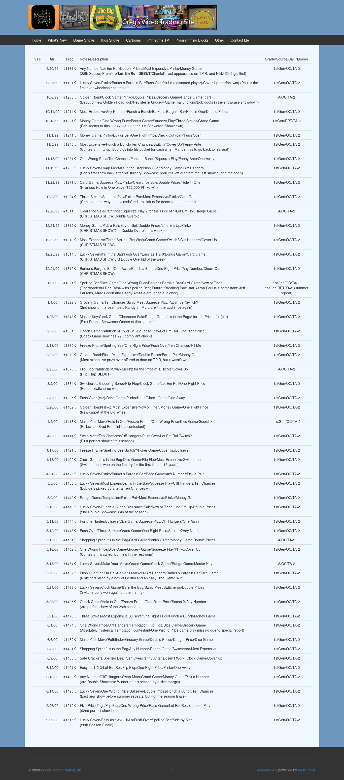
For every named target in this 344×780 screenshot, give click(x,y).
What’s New (57, 40)
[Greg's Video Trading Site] (122, 16)
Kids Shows (110, 40)
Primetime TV (158, 40)
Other (219, 40)
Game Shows (84, 40)
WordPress (307, 769)
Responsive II (266, 769)
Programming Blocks (192, 40)
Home (36, 40)
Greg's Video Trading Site (61, 769)
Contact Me (240, 40)
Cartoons (133, 40)
